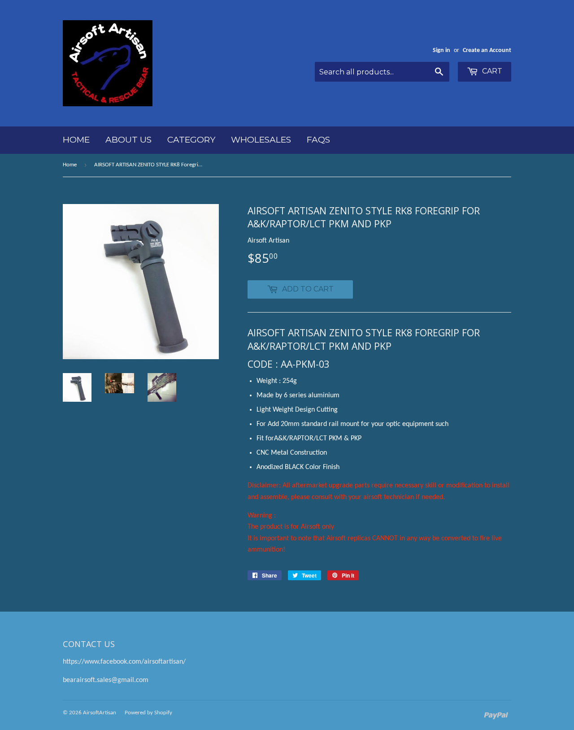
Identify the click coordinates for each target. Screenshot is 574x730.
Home (76, 140)
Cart (491, 71)
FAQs (318, 140)
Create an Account (487, 50)
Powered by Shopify (148, 713)
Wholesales (261, 140)
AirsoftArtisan (99, 713)
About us (128, 140)
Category (191, 140)
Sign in (441, 50)
